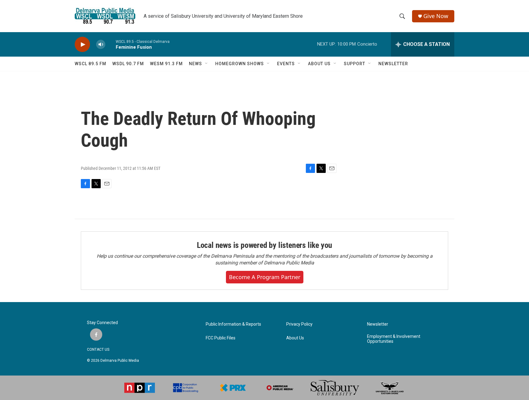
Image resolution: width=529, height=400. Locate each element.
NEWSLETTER (393, 63)
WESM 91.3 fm (166, 63)
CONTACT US (98, 349)
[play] (82, 44)
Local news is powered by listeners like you (264, 245)
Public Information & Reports (233, 324)
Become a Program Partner (264, 277)
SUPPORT (354, 63)
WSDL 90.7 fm (128, 63)
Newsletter (377, 324)
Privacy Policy (299, 324)
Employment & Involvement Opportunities (393, 339)
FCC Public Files (220, 338)
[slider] (110, 44)
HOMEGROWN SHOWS (239, 63)
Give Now (435, 16)
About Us (295, 338)
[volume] (101, 44)
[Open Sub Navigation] (206, 63)
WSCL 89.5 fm (90, 63)
